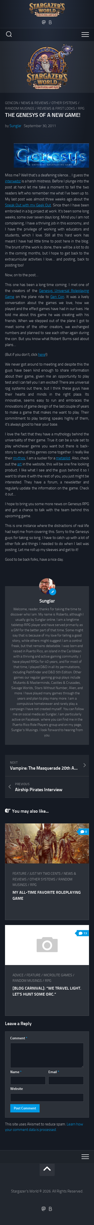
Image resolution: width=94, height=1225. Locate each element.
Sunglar (15, 126)
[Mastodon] (44, 22)
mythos (19, 458)
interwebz (13, 181)
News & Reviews (34, 103)
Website (16, 1089)
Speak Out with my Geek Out (28, 205)
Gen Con (57, 296)
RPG (81, 108)
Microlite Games (58, 975)
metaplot (63, 458)
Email (53, 1072)
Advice (18, 975)
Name (16, 1072)
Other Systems (64, 103)
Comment (18, 1038)
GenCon (11, 103)
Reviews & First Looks (56, 108)
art (19, 464)
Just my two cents (45, 873)
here (41, 354)
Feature (20, 873)
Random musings (19, 108)
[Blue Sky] (50, 22)
